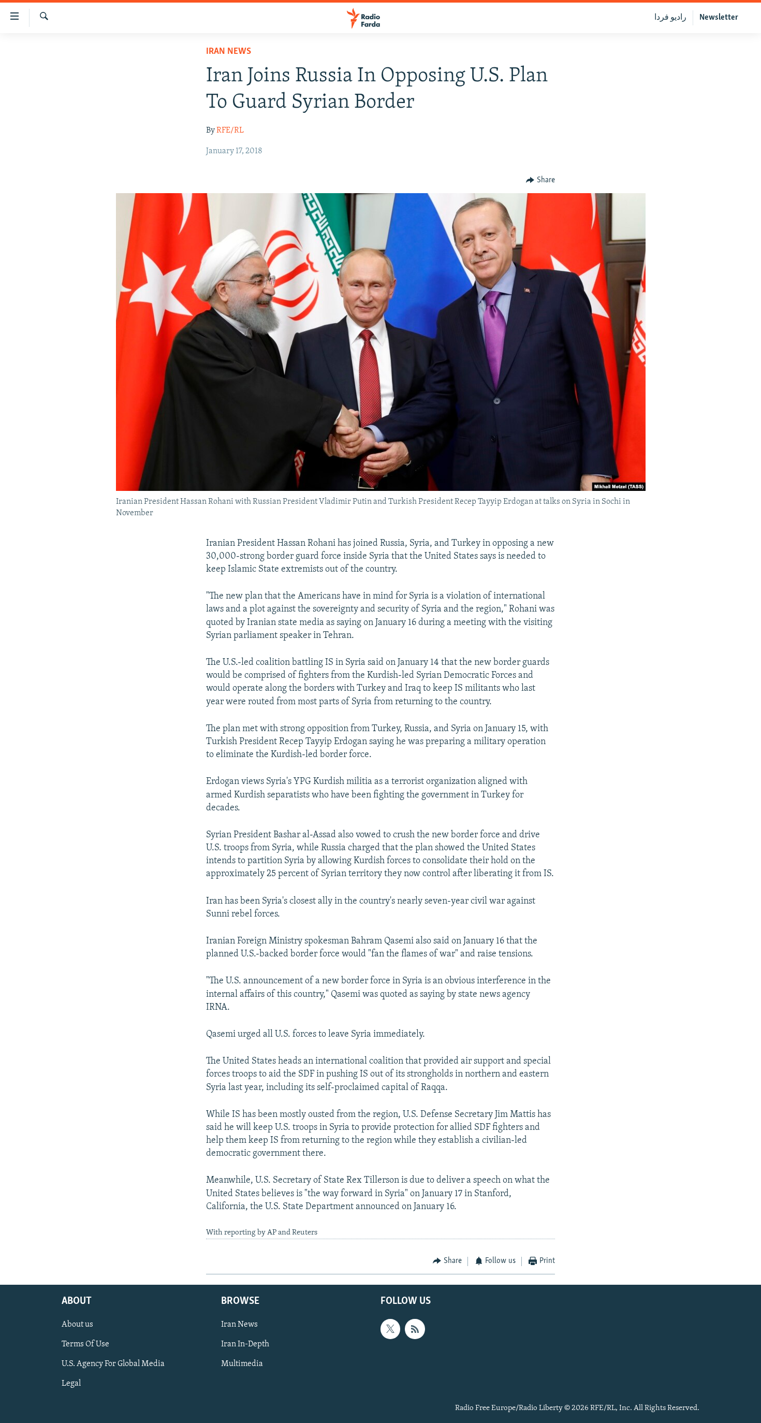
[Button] (540, 180)
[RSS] (415, 1329)
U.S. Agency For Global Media (113, 1364)
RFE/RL (230, 130)
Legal (71, 1384)
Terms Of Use (85, 1344)
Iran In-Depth (245, 1344)
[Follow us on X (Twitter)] (390, 1329)
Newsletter (718, 17)
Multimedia (242, 1364)
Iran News (228, 51)
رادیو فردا (670, 17)
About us (77, 1324)
